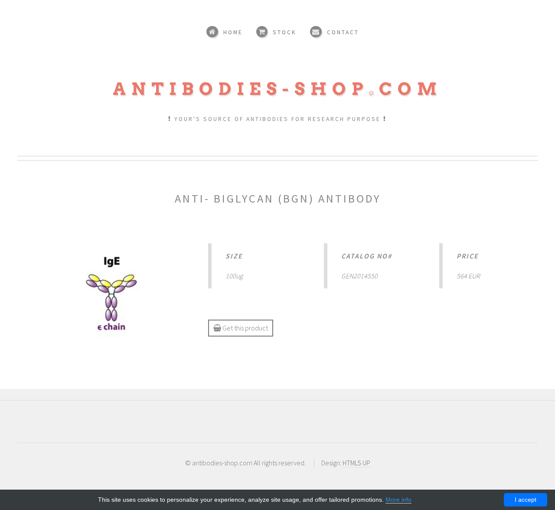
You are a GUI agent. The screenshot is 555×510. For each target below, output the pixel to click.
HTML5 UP (356, 462)
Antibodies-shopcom (277, 88)
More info (398, 499)
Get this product (244, 328)
